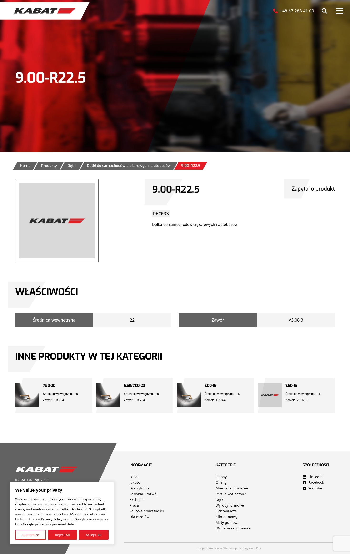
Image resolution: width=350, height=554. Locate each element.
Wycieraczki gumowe (233, 528)
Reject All (62, 535)
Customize (30, 535)
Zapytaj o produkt (313, 188)
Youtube (315, 488)
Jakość (135, 482)
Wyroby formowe (230, 505)
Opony (221, 476)
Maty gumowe (227, 522)
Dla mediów (139, 516)
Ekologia (137, 499)
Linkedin (315, 476)
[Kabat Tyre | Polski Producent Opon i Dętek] (44, 11)
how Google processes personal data (44, 524)
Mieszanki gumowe (232, 488)
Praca (134, 505)
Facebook (316, 482)
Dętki (220, 499)
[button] (324, 11)
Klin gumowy (226, 516)
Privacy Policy (51, 519)
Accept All (93, 535)
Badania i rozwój (143, 494)
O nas (135, 476)
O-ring (221, 482)
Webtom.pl (230, 548)
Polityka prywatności (147, 511)
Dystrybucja (139, 488)
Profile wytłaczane (231, 494)
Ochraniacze (226, 511)
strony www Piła (250, 548)
